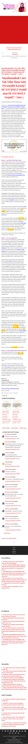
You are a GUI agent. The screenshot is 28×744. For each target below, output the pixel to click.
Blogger (14, 737)
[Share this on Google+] (9, 390)
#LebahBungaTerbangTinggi (14, 740)
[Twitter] (5, 731)
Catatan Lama (22, 428)
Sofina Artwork (19, 742)
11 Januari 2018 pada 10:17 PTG (13, 505)
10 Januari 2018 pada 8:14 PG (12, 449)
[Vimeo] (25, 731)
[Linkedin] (22, 731)
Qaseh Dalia (8, 477)
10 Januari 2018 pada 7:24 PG (12, 438)
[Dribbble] (13, 733)
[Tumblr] (16, 733)
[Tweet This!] (7, 390)
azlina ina (7, 452)
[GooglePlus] (8, 731)
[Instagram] (11, 731)
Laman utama (14, 428)
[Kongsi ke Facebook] (6, 395)
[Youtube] (17, 731)
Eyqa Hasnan (8, 442)
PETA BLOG (15, 54)
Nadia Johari (8, 469)
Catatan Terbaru (6, 428)
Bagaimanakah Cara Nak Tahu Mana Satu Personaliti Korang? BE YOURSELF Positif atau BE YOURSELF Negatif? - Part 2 (13, 71)
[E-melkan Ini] (2, 395)
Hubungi (14, 551)
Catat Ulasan (7, 533)
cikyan (6, 462)
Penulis (14, 549)
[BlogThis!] (4, 395)
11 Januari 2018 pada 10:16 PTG (13, 498)
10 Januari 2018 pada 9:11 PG (12, 458)
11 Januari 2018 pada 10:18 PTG (13, 520)
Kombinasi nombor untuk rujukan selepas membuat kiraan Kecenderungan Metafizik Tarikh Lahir (14, 709)
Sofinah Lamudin (9, 484)
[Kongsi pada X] (5, 395)
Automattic (15, 739)
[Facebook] (2, 731)
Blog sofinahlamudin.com (15, 736)
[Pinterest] (20, 731)
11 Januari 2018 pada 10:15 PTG (13, 489)
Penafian (14, 553)
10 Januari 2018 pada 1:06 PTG (12, 473)
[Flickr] (14, 731)
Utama (14, 547)
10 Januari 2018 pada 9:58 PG (12, 466)
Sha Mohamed (8, 434)
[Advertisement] (14, 30)
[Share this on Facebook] (5, 390)
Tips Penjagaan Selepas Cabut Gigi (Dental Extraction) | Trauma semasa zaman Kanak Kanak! (13, 718)
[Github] (10, 733)
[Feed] (18, 733)
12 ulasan (15, 393)
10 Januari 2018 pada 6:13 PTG (12, 481)
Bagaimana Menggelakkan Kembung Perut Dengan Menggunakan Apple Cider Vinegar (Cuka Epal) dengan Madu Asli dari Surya (14, 636)
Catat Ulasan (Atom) (11, 538)
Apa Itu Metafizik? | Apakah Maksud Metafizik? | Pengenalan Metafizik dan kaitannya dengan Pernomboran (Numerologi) (14, 724)
